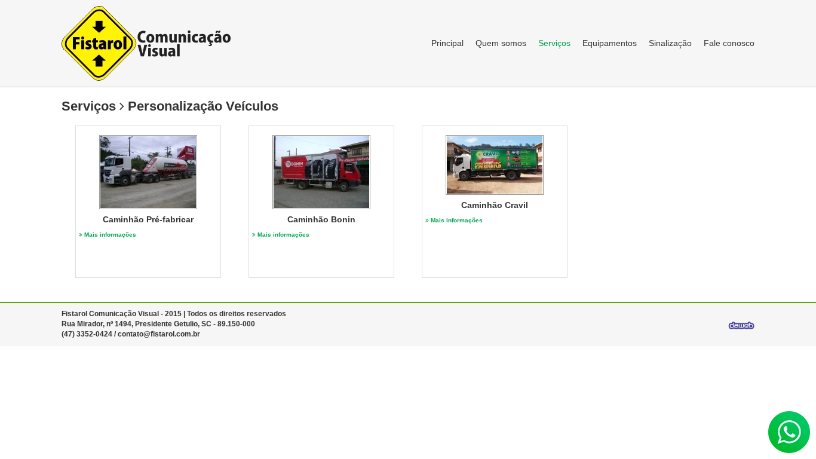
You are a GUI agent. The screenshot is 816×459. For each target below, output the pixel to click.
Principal (447, 43)
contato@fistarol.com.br (159, 334)
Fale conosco (729, 43)
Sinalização (670, 43)
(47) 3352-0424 (87, 334)
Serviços (554, 43)
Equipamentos (609, 43)
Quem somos (501, 43)
